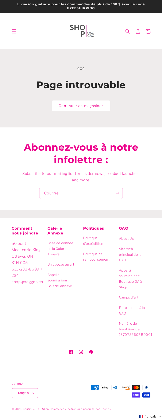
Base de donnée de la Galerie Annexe (60, 248)
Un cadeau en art (61, 264)
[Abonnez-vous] (117, 193)
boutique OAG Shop (36, 409)
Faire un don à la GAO (132, 310)
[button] (14, 31)
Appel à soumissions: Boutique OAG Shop (130, 278)
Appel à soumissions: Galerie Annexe (59, 280)
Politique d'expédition (93, 241)
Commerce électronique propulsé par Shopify (80, 409)
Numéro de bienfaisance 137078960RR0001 (136, 329)
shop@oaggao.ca (27, 282)
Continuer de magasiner (81, 106)
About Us (126, 239)
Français (22, 393)
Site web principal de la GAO (130, 254)
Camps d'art (129, 297)
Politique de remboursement (96, 257)
